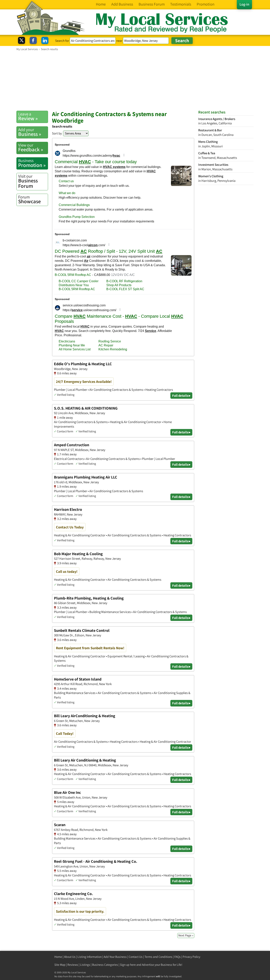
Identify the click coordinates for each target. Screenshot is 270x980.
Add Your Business (115, 957)
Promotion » (32, 163)
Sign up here (128, 965)
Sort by (57, 133)
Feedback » (30, 147)
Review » (28, 116)
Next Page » (185, 935)
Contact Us (136, 957)
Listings (85, 965)
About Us (70, 957)
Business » (29, 132)
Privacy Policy (191, 957)
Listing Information (89, 957)
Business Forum (28, 181)
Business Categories (105, 965)
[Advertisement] (135, 80)
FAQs (177, 957)
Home (58, 957)
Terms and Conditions (158, 957)
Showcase (29, 199)
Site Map (59, 965)
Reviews (72, 965)
